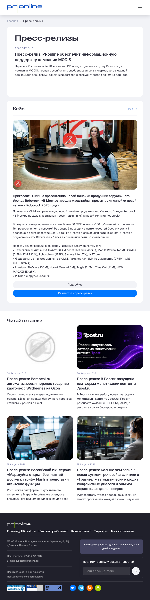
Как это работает (53, 531)
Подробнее (75, 284)
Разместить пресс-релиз (75, 293)
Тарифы (101, 531)
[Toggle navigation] (140, 7)
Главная (12, 21)
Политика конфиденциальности (25, 571)
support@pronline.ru (27, 560)
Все (130, 109)
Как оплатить (122, 531)
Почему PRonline (21, 531)
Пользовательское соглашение (25, 576)
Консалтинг (81, 531)
